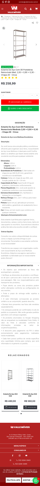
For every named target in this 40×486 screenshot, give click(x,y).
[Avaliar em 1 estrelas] (2, 78)
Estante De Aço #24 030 (10, 395)
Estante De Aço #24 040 (30, 395)
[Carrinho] (36, 8)
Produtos (7, 16)
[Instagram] (9, 2)
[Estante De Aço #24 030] (10, 375)
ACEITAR (26, 480)
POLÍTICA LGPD (13, 480)
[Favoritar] (37, 23)
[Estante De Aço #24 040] (29, 375)
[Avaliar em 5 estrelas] (16, 78)
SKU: (15, 67)
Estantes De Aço (30, 16)
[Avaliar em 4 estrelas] (13, 78)
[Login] (31, 8)
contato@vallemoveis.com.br (28, 2)
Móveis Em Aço (17, 16)
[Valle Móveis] (14, 9)
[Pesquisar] (26, 8)
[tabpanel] (29, 385)
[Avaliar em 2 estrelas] (6, 78)
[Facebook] (6, 2)
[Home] (2, 16)
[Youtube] (26, 455)
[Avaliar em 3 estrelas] (9, 78)
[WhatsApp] (3, 2)
